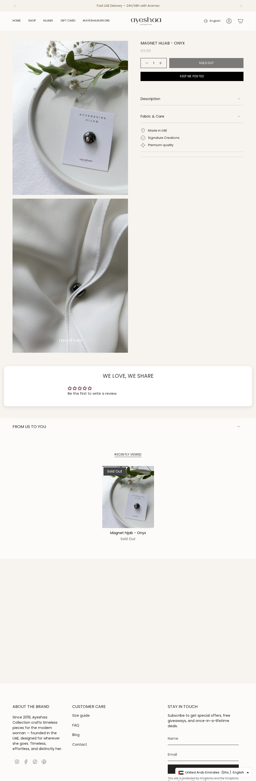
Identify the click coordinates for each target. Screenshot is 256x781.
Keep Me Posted (192, 76)
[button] (32, 21)
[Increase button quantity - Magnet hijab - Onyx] (161, 63)
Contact (79, 744)
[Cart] (240, 21)
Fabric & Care (152, 116)
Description (150, 98)
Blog (76, 734)
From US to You (29, 427)
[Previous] (14, 6)
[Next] (241, 6)
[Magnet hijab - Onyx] (128, 497)
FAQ (75, 725)
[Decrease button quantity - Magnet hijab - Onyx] (145, 63)
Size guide (81, 715)
